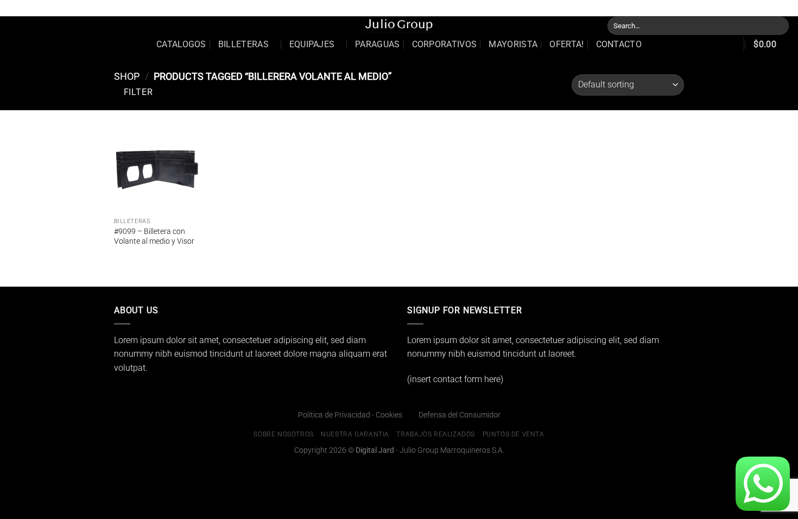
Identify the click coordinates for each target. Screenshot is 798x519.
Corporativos (444, 44)
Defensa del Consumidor (460, 415)
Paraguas (377, 44)
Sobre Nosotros (564, 8)
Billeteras (243, 44)
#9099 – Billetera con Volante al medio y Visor (154, 236)
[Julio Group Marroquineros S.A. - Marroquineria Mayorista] (399, 24)
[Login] (727, 44)
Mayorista (513, 44)
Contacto (619, 44)
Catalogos (181, 44)
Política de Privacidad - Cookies (350, 415)
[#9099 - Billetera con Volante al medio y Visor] (157, 169)
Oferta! (566, 44)
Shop (127, 76)
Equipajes (312, 44)
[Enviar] (779, 25)
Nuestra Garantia (626, 8)
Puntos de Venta (764, 8)
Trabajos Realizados (696, 8)
